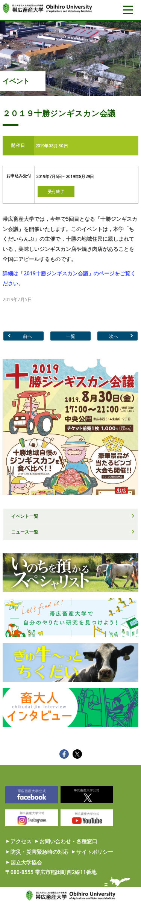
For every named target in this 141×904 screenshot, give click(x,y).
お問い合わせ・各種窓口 (68, 841)
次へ (113, 336)
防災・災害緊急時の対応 (39, 851)
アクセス (21, 841)
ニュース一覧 (24, 532)
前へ (27, 336)
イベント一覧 (24, 516)
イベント (16, 80)
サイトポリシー (94, 851)
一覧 (70, 336)
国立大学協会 (26, 862)
